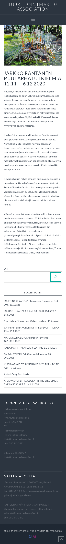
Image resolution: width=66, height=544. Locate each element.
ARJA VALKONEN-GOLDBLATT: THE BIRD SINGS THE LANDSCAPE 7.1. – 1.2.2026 (31, 382)
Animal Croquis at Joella (16, 374)
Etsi (6, 268)
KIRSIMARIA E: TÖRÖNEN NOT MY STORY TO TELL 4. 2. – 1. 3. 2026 (32, 366)
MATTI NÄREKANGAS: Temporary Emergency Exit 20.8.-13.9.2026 (31, 303)
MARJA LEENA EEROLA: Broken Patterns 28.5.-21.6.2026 (26, 339)
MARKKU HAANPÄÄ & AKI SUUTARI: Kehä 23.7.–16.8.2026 (31, 313)
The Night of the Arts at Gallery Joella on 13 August (31, 321)
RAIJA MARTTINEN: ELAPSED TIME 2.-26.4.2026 (30, 347)
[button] (33, 19)
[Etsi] (55, 277)
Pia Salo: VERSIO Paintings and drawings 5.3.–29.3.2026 (28, 356)
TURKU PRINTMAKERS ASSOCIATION (33, 7)
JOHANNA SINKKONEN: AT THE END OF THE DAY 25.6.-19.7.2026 (31, 329)
